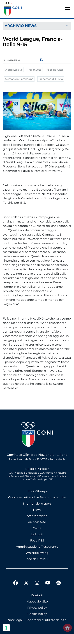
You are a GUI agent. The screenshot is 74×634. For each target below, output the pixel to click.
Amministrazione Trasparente (37, 546)
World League (13, 69)
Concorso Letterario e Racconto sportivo (37, 497)
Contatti (37, 595)
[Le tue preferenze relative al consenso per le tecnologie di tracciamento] (6, 627)
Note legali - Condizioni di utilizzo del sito (37, 620)
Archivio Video (37, 516)
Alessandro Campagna (19, 79)
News (37, 509)
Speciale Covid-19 (37, 559)
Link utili (37, 534)
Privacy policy (37, 607)
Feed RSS (37, 540)
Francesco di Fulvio (51, 79)
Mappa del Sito (37, 601)
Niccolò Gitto (55, 69)
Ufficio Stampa (37, 491)
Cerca (37, 528)
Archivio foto (37, 522)
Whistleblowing (37, 553)
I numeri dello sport (37, 503)
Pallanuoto (34, 69)
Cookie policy (37, 614)
